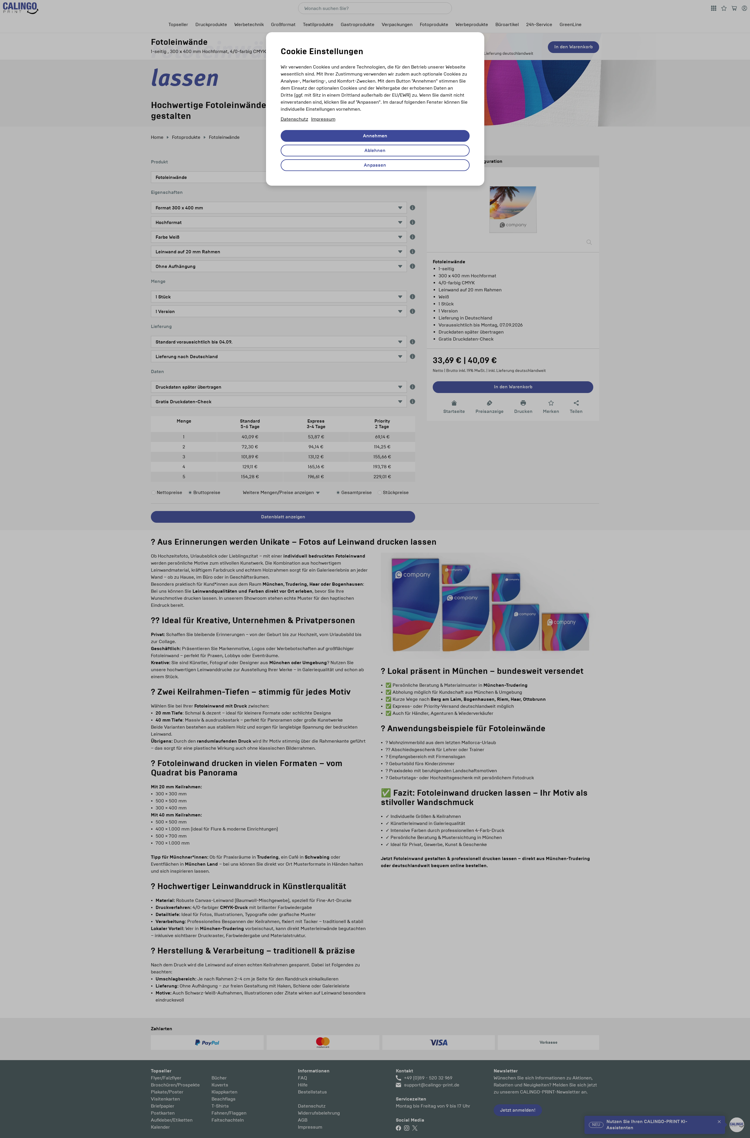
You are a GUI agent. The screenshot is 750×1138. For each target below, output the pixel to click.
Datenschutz (294, 119)
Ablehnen (375, 150)
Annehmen (375, 136)
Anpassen (375, 165)
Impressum (323, 119)
